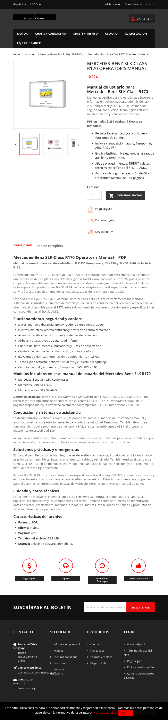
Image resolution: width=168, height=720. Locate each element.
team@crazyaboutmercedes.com (38, 672)
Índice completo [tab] (50, 246)
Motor (22, 33)
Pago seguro (134, 661)
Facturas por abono (65, 657)
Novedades (97, 650)
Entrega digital (136, 644)
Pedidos (58, 650)
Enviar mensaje (27, 688)
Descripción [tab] (22, 245)
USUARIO (111, 33)
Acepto (126, 713)
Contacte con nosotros (140, 4)
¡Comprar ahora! (125, 195)
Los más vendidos (101, 657)
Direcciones (60, 663)
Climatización (136, 33)
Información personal (66, 644)
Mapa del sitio (98, 663)
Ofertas (94, 644)
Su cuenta (60, 631)
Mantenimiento (85, 33)
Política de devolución (140, 667)
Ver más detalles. (106, 712)
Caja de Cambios (29, 43)
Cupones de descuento (59, 672)
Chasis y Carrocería (50, 33)
